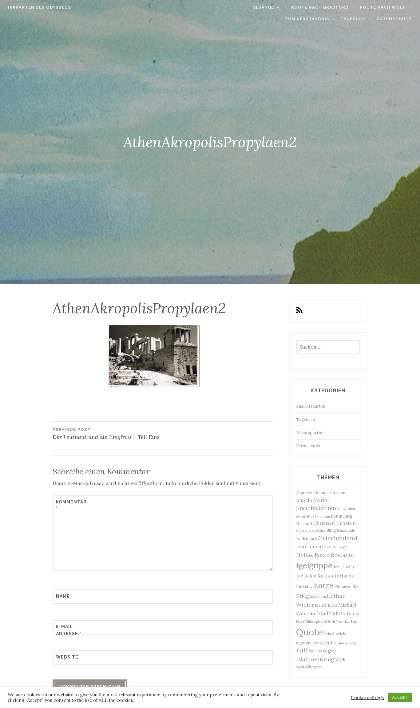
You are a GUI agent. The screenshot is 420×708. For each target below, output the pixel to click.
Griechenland (337, 538)
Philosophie (314, 622)
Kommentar (71, 505)
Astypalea (346, 508)
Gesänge (263, 7)
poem (329, 621)
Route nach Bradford (320, 7)
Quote (309, 632)
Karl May (304, 586)
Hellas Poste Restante (325, 554)
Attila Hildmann (318, 516)
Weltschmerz (308, 666)
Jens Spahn (343, 566)
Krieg (302, 596)
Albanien (304, 492)
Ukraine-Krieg (315, 659)
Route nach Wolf (383, 7)
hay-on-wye (335, 546)
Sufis (330, 643)
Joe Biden (306, 576)
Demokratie (346, 530)
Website (67, 657)
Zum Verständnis (307, 19)
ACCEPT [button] (400, 697)
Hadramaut (309, 546)
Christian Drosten (334, 523)
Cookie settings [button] (367, 697)
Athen (300, 516)
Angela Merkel (313, 500)
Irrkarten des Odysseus (39, 7)
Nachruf (327, 613)
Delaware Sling (322, 530)
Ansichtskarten (310, 406)
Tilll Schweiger (316, 650)
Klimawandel (346, 586)
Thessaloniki (346, 643)
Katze (323, 585)
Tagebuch (353, 19)
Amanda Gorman (329, 492)
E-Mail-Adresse (68, 630)
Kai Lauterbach (335, 576)
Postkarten (346, 621)
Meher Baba (326, 605)
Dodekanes (306, 538)
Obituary (349, 613)
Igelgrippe (314, 565)
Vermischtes (308, 445)
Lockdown (318, 596)
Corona (301, 530)
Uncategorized (310, 432)
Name (64, 596)
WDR (340, 660)
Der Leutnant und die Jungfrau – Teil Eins (106, 433)
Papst (300, 622)
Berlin (336, 516)
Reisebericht (335, 633)
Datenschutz (394, 19)
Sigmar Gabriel (310, 642)
